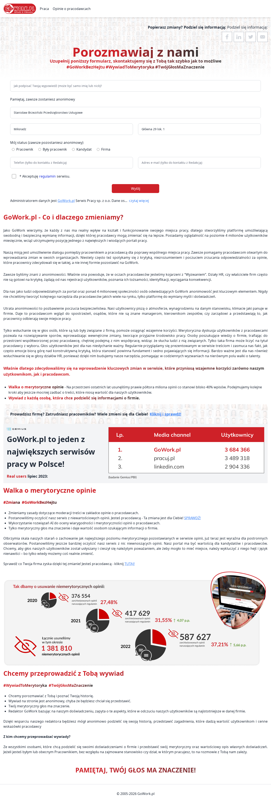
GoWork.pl (66, 200)
